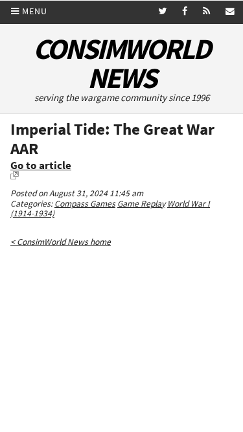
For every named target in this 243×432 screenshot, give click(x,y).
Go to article (40, 165)
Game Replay (141, 203)
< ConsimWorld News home (60, 241)
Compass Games (84, 203)
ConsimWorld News (121, 63)
